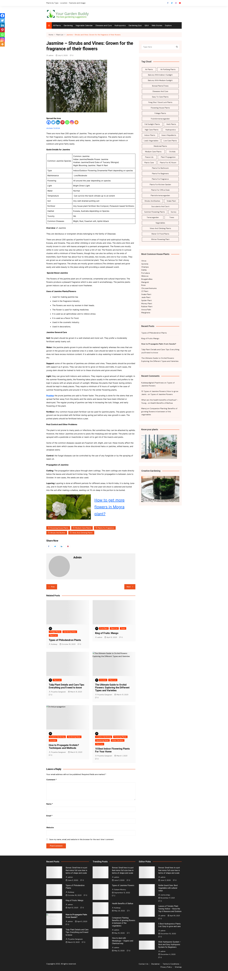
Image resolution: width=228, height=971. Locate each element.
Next (129, 587)
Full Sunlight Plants (152, 124)
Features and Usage (77, 3)
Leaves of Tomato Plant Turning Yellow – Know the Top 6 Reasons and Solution (169, 909)
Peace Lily (149, 157)
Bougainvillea (146, 279)
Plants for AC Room (168, 162)
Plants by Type (52, 3)
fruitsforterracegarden (160, 119)
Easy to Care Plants (160, 97)
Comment (51, 779)
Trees (123, 628)
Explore (168, 25)
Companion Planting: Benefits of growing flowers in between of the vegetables (159, 411)
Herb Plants (171, 124)
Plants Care (149, 162)
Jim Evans (49, 128)
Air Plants (149, 69)
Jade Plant (145, 297)
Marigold (145, 282)
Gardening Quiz (135, 25)
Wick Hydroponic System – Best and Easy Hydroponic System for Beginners (169, 944)
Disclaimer (155, 964)
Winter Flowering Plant (160, 239)
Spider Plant (146, 300)
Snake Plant (171, 201)
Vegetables (160, 223)
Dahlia (144, 270)
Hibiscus (144, 276)
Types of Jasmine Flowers (161, 394)
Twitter (172, 3)
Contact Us (143, 964)
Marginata (145, 312)
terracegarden (153, 217)
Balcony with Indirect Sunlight (160, 75)
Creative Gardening (57, 737)
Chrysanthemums (149, 288)
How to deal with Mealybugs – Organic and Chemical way (122, 941)
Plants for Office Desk (160, 190)
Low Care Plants (170, 141)
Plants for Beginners (160, 173)
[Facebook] (49, 122)
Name (49, 804)
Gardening (68, 25)
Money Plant (146, 303)
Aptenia (144, 264)
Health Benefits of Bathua (162, 403)
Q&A (147, 25)
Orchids (103, 680)
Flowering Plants (120, 737)
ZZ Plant (144, 291)
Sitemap (178, 967)
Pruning (50, 395)
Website (50, 827)
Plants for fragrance (106, 528)
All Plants (57, 25)
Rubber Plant (146, 306)
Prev (53, 587)
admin (51, 55)
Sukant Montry (120, 889)
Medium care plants (83, 528)
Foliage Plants (55, 632)
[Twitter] (53, 122)
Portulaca (145, 273)
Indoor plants (150, 135)
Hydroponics (120, 25)
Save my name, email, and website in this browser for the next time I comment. (81, 839)
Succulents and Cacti (160, 206)
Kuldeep (54, 644)
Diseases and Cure (104, 25)
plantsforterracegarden (160, 195)
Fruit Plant (103, 628)
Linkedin (61, 546)
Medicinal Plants (160, 146)
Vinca (143, 260)
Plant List (53, 635)
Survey (173, 212)
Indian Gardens (117, 740)
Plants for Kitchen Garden (160, 184)
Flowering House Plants (59, 528)
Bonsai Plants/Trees (160, 86)
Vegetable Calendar (84, 25)
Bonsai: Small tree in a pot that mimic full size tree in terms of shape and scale (76, 870)
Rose (143, 285)
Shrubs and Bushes (57, 533)
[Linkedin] (58, 122)
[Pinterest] (62, 122)
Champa (145, 267)
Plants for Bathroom (160, 168)
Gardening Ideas (70, 632)
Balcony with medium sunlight (160, 80)
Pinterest (68, 546)
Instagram (176, 3)
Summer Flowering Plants (154, 212)
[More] (76, 122)
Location (63, 3)
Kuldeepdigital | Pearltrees (152, 382)
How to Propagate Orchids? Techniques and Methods (64, 746)
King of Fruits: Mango (106, 633)
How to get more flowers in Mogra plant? (109, 507)
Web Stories (157, 25)
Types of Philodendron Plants (65, 640)
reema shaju (165, 895)
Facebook (168, 3)
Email (49, 816)
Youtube (180, 3)
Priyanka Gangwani (58, 692)
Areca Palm (146, 309)
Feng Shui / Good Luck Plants (160, 102)
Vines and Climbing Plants (82, 533)
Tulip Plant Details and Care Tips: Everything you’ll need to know (67, 686)
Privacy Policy (166, 967)
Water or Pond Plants (160, 234)
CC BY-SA (57, 128)
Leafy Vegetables (151, 141)
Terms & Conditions (171, 964)
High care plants (151, 130)
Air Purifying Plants (168, 69)
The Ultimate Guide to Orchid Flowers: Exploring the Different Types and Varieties (112, 687)
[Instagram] (72, 122)
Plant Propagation (168, 157)
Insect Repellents (169, 135)
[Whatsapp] (67, 122)
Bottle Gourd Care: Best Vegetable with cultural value (168, 888)
